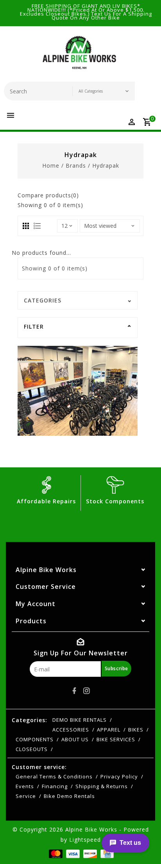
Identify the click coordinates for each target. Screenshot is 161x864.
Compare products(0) (48, 195)
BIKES (135, 729)
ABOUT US (75, 739)
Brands (76, 165)
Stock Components (115, 501)
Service (26, 796)
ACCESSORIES (70, 729)
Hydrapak (105, 165)
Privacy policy (119, 776)
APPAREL (108, 729)
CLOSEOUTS (32, 749)
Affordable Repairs (46, 501)
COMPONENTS (35, 739)
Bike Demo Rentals (69, 796)
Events (25, 786)
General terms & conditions (54, 776)
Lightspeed (85, 839)
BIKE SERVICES (116, 739)
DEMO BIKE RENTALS (79, 719)
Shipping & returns (101, 786)
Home (50, 165)
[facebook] (75, 691)
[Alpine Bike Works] (79, 56)
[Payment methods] (55, 853)
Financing (55, 786)
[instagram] (87, 691)
